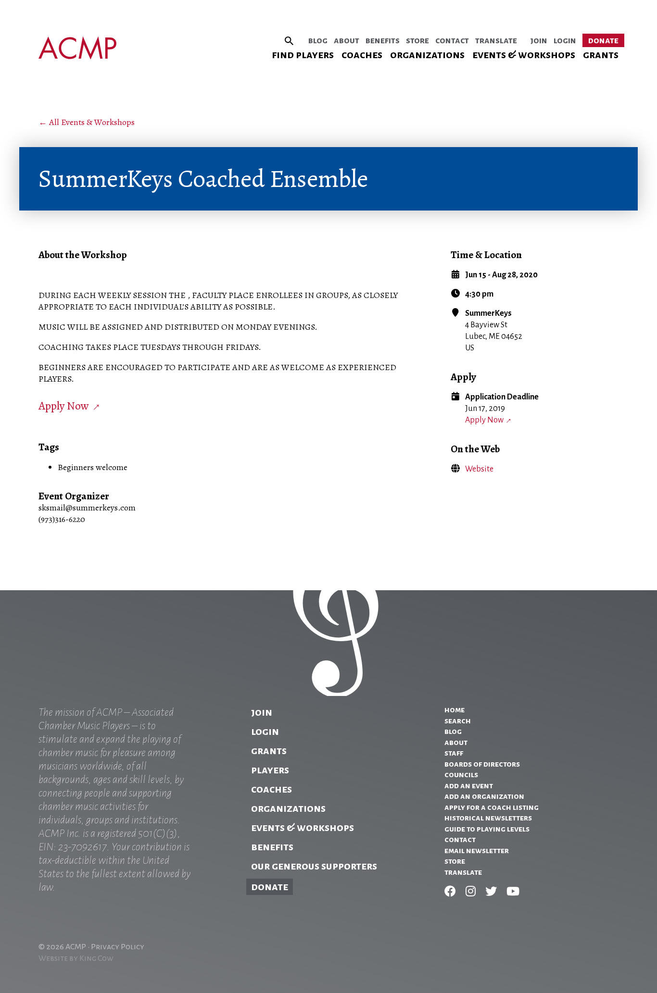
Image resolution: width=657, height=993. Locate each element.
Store (417, 40)
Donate (603, 40)
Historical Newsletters (488, 818)
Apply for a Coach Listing (491, 807)
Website (479, 469)
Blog (318, 40)
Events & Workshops (523, 55)
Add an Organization (484, 796)
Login (565, 40)
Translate (496, 40)
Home (454, 710)
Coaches (361, 55)
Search (457, 721)
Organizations (427, 55)
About (346, 40)
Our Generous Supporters (314, 866)
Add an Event (468, 786)
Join (539, 40)
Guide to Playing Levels (487, 829)
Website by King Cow (76, 958)
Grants (601, 55)
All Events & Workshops (92, 122)
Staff (453, 753)
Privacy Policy (117, 947)
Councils (461, 774)
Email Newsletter (476, 850)
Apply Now (484, 420)
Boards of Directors (482, 764)
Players (270, 770)
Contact (452, 40)
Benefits (383, 40)
